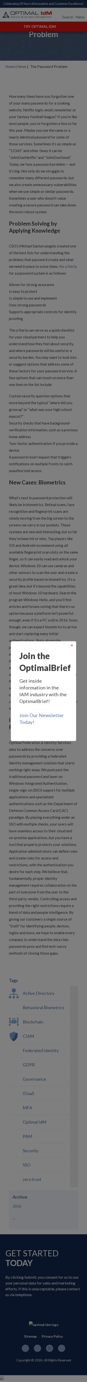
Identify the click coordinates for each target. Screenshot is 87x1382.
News (21, 66)
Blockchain (33, 1021)
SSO (26, 1165)
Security (30, 1150)
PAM (27, 1136)
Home (10, 66)
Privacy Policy (52, 1336)
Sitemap (30, 1336)
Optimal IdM (34, 1122)
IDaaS (28, 1093)
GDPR (29, 1064)
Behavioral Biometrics (43, 1007)
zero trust (32, 1179)
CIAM (28, 1036)
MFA (27, 1107)
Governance (34, 1079)
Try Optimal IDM (39, 26)
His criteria (68, 266)
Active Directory (38, 993)
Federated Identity (41, 1050)
